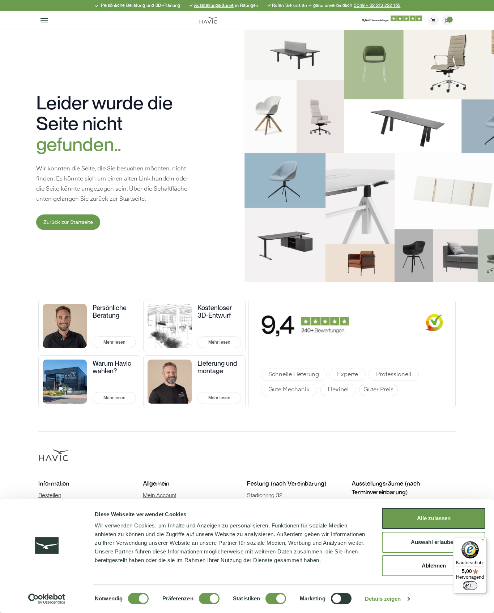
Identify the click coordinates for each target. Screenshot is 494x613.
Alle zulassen (434, 518)
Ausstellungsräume (214, 5)
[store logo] (208, 20)
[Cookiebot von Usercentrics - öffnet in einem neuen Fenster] (46, 599)
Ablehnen (434, 565)
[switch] (209, 598)
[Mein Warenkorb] (433, 20)
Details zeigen (383, 599)
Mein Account (159, 495)
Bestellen (49, 495)
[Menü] (482, 541)
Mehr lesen (114, 342)
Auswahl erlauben (433, 542)
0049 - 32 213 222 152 (377, 5)
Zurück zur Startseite (68, 222)
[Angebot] (447, 20)
